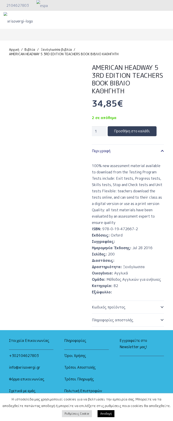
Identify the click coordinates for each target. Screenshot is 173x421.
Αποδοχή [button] (106, 414)
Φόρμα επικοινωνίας (26, 379)
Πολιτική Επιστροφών (83, 390)
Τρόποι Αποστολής (80, 367)
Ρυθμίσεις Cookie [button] (77, 414)
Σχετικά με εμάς (22, 390)
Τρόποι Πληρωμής (79, 379)
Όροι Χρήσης (75, 355)
